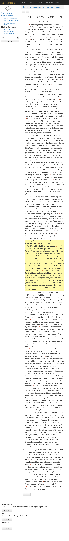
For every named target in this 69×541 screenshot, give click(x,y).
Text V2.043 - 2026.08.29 (22, 533)
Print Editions (49, 2)
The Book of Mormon (10, 21)
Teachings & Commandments (8, 30)
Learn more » (7, 510)
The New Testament (10, 18)
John (57, 7)
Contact (40, 2)
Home (23, 2)
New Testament (47, 7)
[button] (10, 41)
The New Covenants (33, 7)
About (57, 2)
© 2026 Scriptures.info (7, 533)
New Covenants (7, 16)
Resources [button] (31, 2)
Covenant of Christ (9, 34)
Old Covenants (6, 13)
